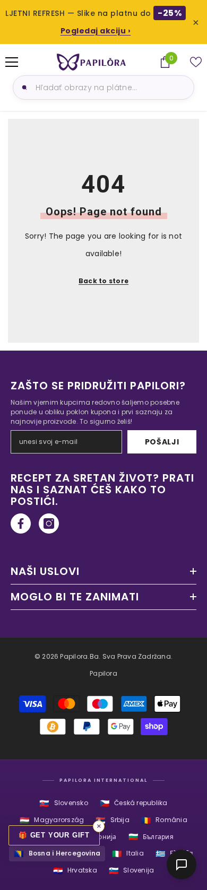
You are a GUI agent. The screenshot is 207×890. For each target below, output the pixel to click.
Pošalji (162, 442)
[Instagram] (49, 523)
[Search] (22, 87)
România (164, 820)
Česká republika (134, 803)
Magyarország (52, 820)
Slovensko (63, 803)
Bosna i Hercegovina (57, 853)
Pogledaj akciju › (96, 30)
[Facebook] (21, 523)
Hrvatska (75, 870)
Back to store (103, 280)
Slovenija (131, 870)
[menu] (11, 62)
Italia (128, 853)
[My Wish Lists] (196, 62)
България (151, 836)
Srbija (113, 820)
